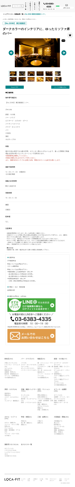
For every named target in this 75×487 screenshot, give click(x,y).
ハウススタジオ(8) (10, 450)
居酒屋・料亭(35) (10, 372)
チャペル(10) (9, 428)
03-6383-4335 (65, 483)
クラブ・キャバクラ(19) (28, 364)
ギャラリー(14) (59, 383)
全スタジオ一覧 (26, 444)
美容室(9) (8, 393)
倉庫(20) (40, 423)
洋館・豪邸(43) (42, 404)
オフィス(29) (58, 395)
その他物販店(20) (43, 377)
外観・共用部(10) (59, 400)
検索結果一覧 (18, 14)
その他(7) (8, 435)
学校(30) (23, 421)
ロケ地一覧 (25, 6)
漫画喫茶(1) (57, 374)
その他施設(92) (59, 434)
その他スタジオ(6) (10, 456)
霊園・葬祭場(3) (59, 430)
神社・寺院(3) (58, 432)
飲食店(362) (9, 359)
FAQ (47, 479)
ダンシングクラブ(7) (27, 368)
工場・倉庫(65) (43, 417)
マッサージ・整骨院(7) (12, 401)
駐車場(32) (57, 424)
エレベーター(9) (59, 426)
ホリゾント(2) (9, 448)
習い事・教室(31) (26, 423)
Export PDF (14, 87)
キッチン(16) (25, 395)
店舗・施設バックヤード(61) (29, 390)
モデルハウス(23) (43, 406)
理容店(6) (8, 395)
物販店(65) (41, 359)
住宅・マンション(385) (44, 390)
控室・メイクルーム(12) (28, 402)
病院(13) (23, 424)
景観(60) (56, 428)
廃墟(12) (40, 408)
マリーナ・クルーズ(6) (12, 433)
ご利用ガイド (30, 6)
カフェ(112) (8, 368)
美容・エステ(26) (11, 389)
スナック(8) (24, 366)
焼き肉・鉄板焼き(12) (11, 374)
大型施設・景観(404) (61, 417)
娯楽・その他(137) (60, 359)
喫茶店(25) (8, 370)
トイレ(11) (24, 397)
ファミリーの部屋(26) (44, 398)
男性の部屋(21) (42, 395)
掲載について (39, 6)
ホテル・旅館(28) (10, 422)
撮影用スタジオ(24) (11, 444)
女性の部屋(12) (42, 397)
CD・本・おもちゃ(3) (44, 370)
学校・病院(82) (26, 417)
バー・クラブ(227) (27, 359)
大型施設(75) (58, 421)
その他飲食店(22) (10, 377)
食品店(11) (41, 372)
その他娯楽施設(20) (60, 385)
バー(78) (23, 363)
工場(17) (40, 421)
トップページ (7, 14)
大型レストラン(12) (11, 363)
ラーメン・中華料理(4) (12, 375)
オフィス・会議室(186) (60, 390)
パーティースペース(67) (28, 370)
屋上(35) (56, 423)
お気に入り (34, 6)
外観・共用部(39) (43, 410)
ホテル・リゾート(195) (11, 417)
